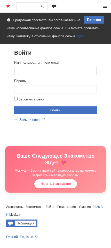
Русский (12, 237)
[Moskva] (8, 6)
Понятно (94, 20)
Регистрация (66, 207)
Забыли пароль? (32, 120)
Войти (55, 110)
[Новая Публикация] (54, 6)
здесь (80, 36)
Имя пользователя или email (36, 62)
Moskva (14, 214)
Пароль (20, 81)
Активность (14, 207)
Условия (85, 207)
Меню (105, 6)
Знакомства (34, 207)
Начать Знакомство (56, 184)
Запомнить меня (31, 99)
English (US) (29, 237)
